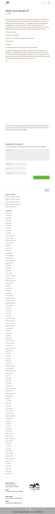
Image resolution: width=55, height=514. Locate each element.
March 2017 (9, 363)
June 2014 (8, 423)
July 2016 (8, 376)
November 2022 (10, 235)
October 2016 (9, 368)
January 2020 (9, 295)
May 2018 (8, 335)
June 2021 (8, 268)
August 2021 (9, 263)
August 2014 (9, 418)
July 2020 (8, 285)
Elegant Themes (24, 512)
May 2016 (8, 381)
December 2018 (10, 318)
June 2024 (9, 225)
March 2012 (9, 473)
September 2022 (10, 240)
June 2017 (8, 355)
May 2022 (8, 250)
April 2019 (8, 315)
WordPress (39, 512)
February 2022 (10, 255)
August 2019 (9, 305)
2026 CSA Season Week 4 (13, 201)
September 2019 (10, 303)
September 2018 (10, 325)
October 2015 (9, 391)
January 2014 (9, 433)
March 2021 (9, 273)
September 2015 (10, 393)
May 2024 (8, 228)
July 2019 (8, 308)
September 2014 (10, 416)
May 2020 (8, 290)
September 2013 (10, 438)
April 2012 (8, 471)
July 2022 (8, 245)
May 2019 (8, 313)
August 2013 (9, 441)
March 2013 (9, 451)
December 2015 (10, 388)
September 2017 (10, 348)
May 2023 (8, 233)
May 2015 (8, 403)
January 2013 (9, 453)
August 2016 (9, 373)
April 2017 (8, 361)
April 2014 (8, 428)
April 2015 (8, 406)
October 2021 (9, 258)
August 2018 (9, 328)
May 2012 (8, 468)
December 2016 (10, 366)
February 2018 (10, 340)
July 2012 (8, 463)
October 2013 (9, 436)
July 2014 (8, 421)
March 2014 (9, 431)
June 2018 (8, 333)
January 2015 (9, 411)
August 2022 (9, 243)
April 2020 (8, 293)
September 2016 (10, 370)
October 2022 (9, 238)
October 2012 (9, 456)
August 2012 (9, 461)
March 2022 (9, 253)
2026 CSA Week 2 (11, 206)
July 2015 (8, 398)
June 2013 (8, 446)
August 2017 (9, 350)
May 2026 (8, 215)
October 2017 (9, 345)
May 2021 (8, 270)
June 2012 (8, 466)
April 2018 (8, 338)
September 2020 (10, 280)
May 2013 (8, 448)
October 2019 (9, 300)
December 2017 (10, 343)
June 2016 (8, 378)
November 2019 (10, 298)
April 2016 (8, 383)
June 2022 (8, 248)
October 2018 (9, 323)
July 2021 (8, 265)
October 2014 (9, 413)
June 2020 (9, 288)
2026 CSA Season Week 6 (13, 197)
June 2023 (8, 230)
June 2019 (8, 310)
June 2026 (8, 213)
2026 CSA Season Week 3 (13, 204)
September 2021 (10, 260)
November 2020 (10, 275)
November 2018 (10, 320)
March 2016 (9, 386)
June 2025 (8, 218)
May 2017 (8, 358)
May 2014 (8, 426)
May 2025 (8, 220)
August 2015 (9, 396)
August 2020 (9, 283)
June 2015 (8, 401)
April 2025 (8, 223)
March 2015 (9, 408)
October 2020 (9, 278)
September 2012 (10, 458)
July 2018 (8, 330)
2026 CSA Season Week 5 (13, 199)
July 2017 (8, 353)
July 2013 (8, 443)
